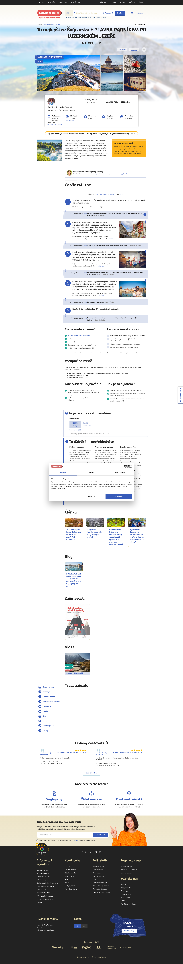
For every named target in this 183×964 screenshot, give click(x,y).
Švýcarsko (46, 24)
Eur (84, 926)
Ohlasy (45, 731)
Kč (77, 926)
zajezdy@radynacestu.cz (45, 930)
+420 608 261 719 (85, 17)
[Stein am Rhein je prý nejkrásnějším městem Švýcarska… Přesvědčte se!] (132, 229)
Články (45, 711)
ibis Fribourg (70, 121)
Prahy (113, 194)
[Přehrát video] (77, 662)
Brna (109, 194)
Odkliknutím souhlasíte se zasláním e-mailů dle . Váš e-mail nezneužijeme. (67, 840)
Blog (44, 716)
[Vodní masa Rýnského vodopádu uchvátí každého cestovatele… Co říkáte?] (49, 150)
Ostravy (96, 194)
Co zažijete (47, 692)
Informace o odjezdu (54, 124)
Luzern (57, 24)
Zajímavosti (47, 706)
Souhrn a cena (48, 687)
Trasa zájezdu (48, 726)
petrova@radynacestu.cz (99, 174)
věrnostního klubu (91, 353)
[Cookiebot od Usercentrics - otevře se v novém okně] (124, 466)
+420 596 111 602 (123, 174)
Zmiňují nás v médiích (91, 942)
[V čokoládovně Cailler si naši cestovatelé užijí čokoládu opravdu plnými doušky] (132, 259)
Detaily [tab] (91, 472)
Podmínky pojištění (75, 430)
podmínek (74, 840)
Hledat (119, 13)
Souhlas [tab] (63, 472)
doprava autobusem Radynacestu (79, 336)
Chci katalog (129, 931)
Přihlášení (140, 13)
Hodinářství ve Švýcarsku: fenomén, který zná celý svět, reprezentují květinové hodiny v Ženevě (116, 537)
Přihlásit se (100, 834)
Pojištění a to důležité (51, 701)
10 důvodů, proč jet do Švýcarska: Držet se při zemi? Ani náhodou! (73, 535)
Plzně (121, 194)
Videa (45, 721)
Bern (52, 24)
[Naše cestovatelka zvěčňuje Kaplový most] (132, 288)
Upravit (90, 496)
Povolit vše (118, 496)
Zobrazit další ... (91, 773)
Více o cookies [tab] (120, 472)
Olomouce (103, 194)
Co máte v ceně (49, 697)
